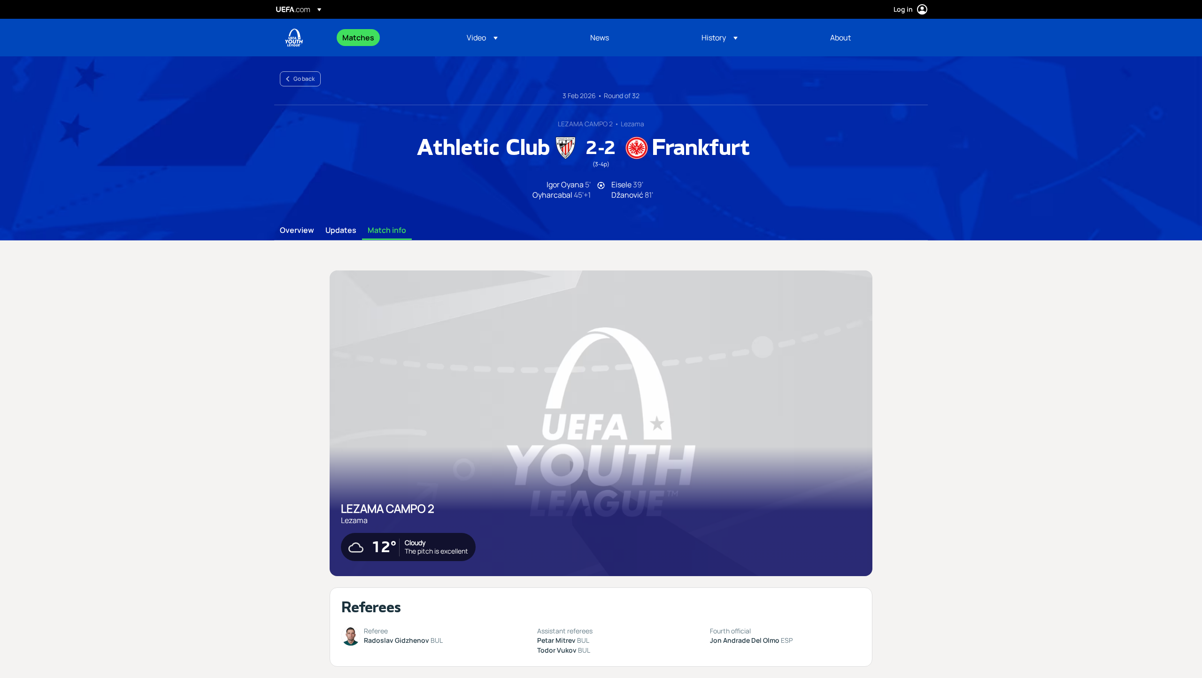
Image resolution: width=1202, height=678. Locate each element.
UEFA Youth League (294, 37)
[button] (482, 37)
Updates (340, 230)
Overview (297, 230)
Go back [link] (304, 79)
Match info (387, 230)
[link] (358, 37)
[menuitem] (392, 37)
